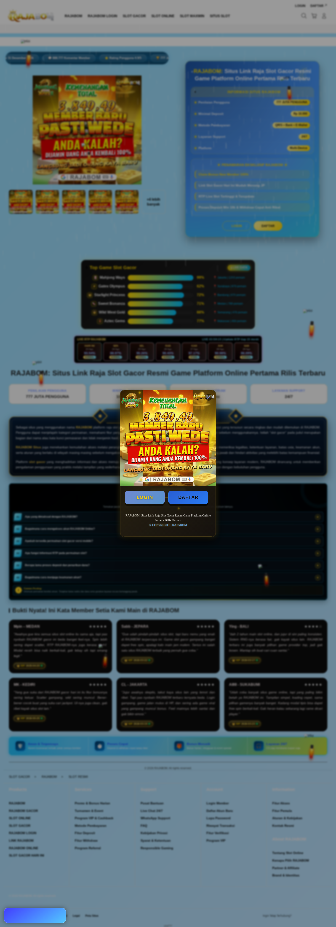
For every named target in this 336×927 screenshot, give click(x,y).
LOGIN (145, 497)
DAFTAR (188, 497)
